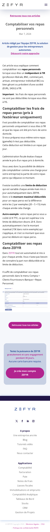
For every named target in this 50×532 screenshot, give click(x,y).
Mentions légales (32, 524)
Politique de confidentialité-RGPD (25, 528)
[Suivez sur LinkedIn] (28, 421)
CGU (43, 524)
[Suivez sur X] (16, 421)
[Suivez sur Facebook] (22, 421)
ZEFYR (11, 253)
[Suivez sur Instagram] (33, 421)
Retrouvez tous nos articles (25, 325)
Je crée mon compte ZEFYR (25, 372)
